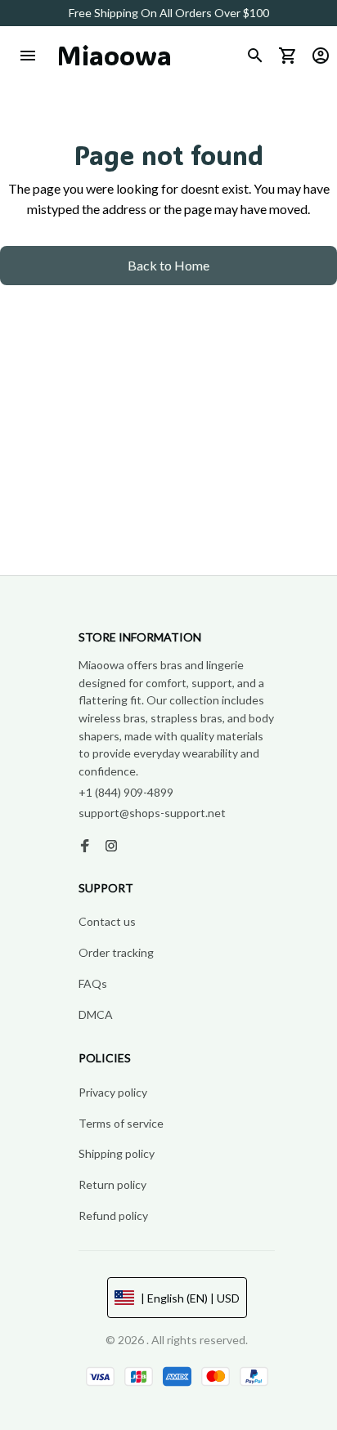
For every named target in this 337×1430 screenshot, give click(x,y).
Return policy (112, 1184)
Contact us (107, 921)
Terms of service (121, 1123)
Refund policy (113, 1215)
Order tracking (116, 952)
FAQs (93, 983)
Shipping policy (117, 1153)
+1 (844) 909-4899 (126, 792)
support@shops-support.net (152, 813)
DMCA (96, 1014)
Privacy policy (113, 1092)
